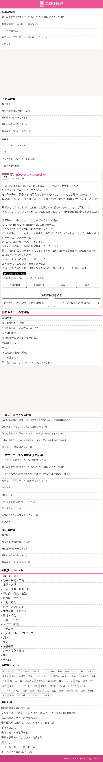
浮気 (78, 681)
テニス (5, 347)
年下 (19, 686)
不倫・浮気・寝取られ (16, 589)
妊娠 (76, 690)
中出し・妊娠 (11, 619)
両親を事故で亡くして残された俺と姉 (21, 737)
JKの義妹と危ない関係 (14, 352)
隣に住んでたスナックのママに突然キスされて (27, 362)
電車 (30, 676)
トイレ (19, 278)
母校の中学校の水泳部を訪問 (16, 111)
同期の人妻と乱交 (10, 166)
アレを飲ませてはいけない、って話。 (20, 501)
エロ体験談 (81, 759)
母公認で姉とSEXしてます (15, 117)
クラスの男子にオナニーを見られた (19, 159)
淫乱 (82, 671)
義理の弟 (52, 681)
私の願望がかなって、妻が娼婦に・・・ (23, 337)
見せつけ (36, 671)
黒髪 (68, 690)
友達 (30, 278)
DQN (74, 671)
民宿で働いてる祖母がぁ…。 (17, 732)
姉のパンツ (7, 495)
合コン (65, 676)
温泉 (94, 676)
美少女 (5, 676)
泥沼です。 (8, 318)
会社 (14, 676)
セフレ (27, 686)
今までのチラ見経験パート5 (16, 752)
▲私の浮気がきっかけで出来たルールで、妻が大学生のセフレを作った (36, 440)
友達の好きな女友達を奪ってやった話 (20, 515)
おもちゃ (72, 686)
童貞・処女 (9, 615)
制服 (8, 278)
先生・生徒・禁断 (13, 580)
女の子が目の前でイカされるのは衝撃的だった (24, 427)
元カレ (69, 681)
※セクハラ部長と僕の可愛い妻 (17, 447)
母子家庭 (6, 104)
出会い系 (21, 695)
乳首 (61, 690)
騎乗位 (91, 690)
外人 (5, 655)
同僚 (85, 681)
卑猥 (12, 695)
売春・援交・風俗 (13, 650)
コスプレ (18, 671)
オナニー (8, 628)
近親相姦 (8, 646)
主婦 (67, 671)
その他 (7, 659)
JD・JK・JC (10, 575)
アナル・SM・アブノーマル (19, 633)
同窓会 (56, 676)
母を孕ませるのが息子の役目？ (17, 131)
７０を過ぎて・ (10, 357)
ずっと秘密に (8, 727)
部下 (12, 686)
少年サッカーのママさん (14, 145)
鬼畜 (4, 695)
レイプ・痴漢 (11, 624)
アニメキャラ (34, 695)
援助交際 (6, 671)
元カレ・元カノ (12, 597)
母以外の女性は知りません (15, 124)
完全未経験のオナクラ (12, 508)
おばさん (6, 44)
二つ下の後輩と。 (10, 30)
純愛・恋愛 (9, 584)
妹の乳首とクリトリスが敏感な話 (19, 717)
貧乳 (54, 690)
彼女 (61, 681)
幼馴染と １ (9, 342)
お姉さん (91, 671)
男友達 (41, 278)
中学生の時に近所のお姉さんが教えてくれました (27, 722)
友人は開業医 (9, 333)
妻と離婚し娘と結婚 (13, 323)
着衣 (60, 671)
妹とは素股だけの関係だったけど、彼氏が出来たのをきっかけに (33, 17)
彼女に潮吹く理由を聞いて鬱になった (20, 24)
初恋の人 (6, 522)
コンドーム (7, 690)
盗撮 (27, 671)
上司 (4, 686)
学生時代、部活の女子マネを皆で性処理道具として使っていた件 (27, 302)
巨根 (47, 690)
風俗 (18, 690)
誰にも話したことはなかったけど (20, 328)
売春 (25, 690)
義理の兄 (41, 681)
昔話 (32, 690)
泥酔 (5, 637)
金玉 (39, 690)
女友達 (44, 686)
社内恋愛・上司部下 (15, 611)
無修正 (46, 695)
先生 (92, 681)
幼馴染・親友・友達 (16, 273)
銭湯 (4, 681)
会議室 (22, 676)
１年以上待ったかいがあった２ (77, 302)
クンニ (62, 686)
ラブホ (74, 676)
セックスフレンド (13, 606)
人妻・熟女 (9, 602)
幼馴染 (53, 686)
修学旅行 (84, 676)
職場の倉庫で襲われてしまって (18, 708)
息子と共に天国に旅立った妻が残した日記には (24, 37)
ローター (84, 686)
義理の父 (29, 681)
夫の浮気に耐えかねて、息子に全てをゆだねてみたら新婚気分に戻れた (36, 420)
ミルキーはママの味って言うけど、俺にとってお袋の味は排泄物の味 (38, 712)
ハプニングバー (42, 676)
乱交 (5, 641)
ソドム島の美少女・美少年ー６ (18, 747)
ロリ (45, 671)
